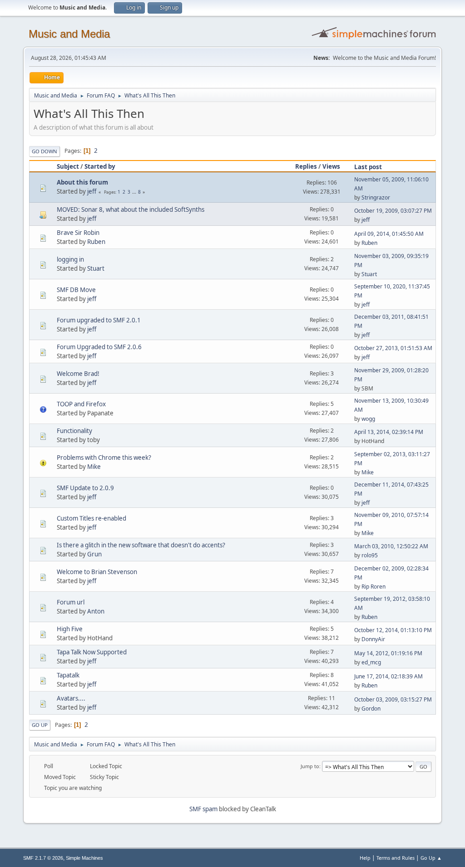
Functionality (74, 431)
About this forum (82, 182)
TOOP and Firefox (81, 404)
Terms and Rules (395, 857)
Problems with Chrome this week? (104, 457)
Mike (94, 467)
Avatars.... (71, 698)
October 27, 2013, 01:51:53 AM (393, 348)
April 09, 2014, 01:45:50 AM (389, 234)
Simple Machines (84, 858)
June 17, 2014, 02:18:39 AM (388, 676)
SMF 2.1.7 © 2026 (43, 858)
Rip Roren (373, 586)
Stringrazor (375, 197)
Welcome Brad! (78, 374)
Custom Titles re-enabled (91, 518)
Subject (68, 166)
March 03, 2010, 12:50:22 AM (391, 546)
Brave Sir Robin (78, 233)
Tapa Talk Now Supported (92, 652)
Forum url (70, 602)
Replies (306, 166)
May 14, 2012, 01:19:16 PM (388, 653)
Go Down (44, 151)
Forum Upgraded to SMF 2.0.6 (99, 347)
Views (331, 166)
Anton (95, 611)
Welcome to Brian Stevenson (97, 572)
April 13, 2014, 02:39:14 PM (388, 432)
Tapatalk (68, 675)
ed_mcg (371, 662)
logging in (70, 259)
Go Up (40, 724)
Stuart (95, 268)
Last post (368, 167)
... (135, 192)
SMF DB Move (76, 290)
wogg (368, 419)
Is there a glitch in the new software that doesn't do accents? (141, 545)
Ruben (96, 242)
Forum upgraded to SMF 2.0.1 (99, 320)
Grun (94, 554)
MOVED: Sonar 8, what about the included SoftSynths (130, 209)
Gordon (371, 708)
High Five (70, 629)
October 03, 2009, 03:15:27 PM (393, 699)
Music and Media (69, 34)
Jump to (310, 766)
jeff (91, 191)
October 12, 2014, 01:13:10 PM (393, 630)
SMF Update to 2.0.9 (85, 488)
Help (365, 857)
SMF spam (203, 809)
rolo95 (369, 555)
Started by (99, 166)
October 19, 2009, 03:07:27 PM (393, 210)
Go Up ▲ (431, 857)
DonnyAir (373, 639)
